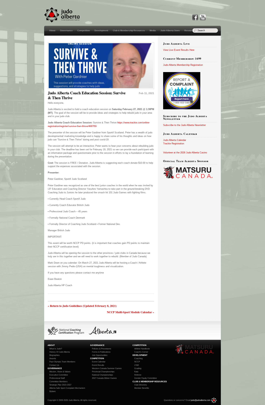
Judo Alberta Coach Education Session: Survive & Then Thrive (86, 95)
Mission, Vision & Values (59, 371)
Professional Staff (57, 378)
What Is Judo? (55, 349)
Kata (136, 371)
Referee (137, 375)
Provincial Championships (103, 371)
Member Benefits (141, 388)
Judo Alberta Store (170, 30)
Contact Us (54, 365)
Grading (137, 368)
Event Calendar (98, 362)
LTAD (136, 365)
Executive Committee (58, 375)
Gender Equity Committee (145, 378)
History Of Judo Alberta (59, 352)
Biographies (54, 355)
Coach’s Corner (141, 352)
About (52, 30)
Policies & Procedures (101, 349)
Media (153, 30)
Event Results (98, 365)
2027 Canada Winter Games (104, 378)
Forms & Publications (101, 352)
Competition (83, 30)
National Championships (102, 375)
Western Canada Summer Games (107, 368)
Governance (66, 30)
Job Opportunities (99, 355)
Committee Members (58, 381)
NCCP (137, 362)
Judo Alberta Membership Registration (183, 65)
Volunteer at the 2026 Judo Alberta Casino (185, 152)
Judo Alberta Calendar (174, 140)
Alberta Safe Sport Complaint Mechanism (67, 388)
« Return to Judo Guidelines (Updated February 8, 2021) (82, 306)
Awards (52, 358)
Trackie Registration (173, 143)
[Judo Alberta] (62, 20)
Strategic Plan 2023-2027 (60, 385)
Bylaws (52, 391)
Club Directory (140, 385)
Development (101, 30)
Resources (190, 30)
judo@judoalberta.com (200, 400)
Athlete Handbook (142, 349)
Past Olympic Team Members (62, 362)
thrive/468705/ (89, 126)
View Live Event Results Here (178, 50)
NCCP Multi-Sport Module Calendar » (130, 312)
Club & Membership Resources (129, 30)
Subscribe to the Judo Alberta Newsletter (184, 125)
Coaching (138, 358)
